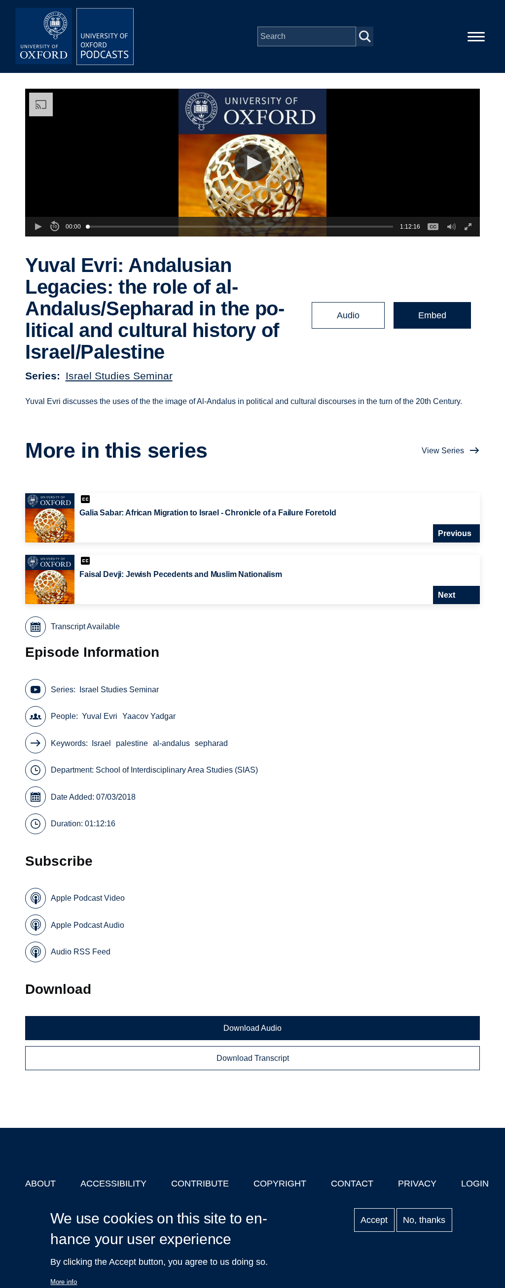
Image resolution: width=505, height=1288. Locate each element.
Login (475, 1183)
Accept (374, 1220)
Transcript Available (85, 626)
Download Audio (252, 1028)
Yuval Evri (99, 716)
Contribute (200, 1183)
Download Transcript (252, 1058)
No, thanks (424, 1220)
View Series (443, 450)
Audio (348, 315)
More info (63, 1282)
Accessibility (113, 1183)
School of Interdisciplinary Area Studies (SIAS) (177, 770)
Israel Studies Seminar (119, 375)
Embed (432, 315)
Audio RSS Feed (80, 952)
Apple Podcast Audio (87, 925)
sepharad (211, 743)
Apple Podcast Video (88, 898)
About (40, 1183)
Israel (101, 743)
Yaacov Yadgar (149, 716)
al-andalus (171, 743)
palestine (132, 743)
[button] (252, 162)
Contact (352, 1183)
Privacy (417, 1183)
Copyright (279, 1183)
